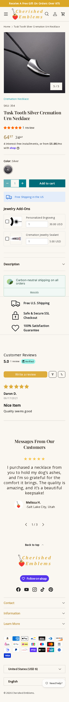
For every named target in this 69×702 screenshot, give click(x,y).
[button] (13, 128)
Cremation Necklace (16, 99)
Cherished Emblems (23, 693)
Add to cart (47, 183)
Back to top (32, 545)
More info (34, 292)
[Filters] (52, 374)
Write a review (25, 374)
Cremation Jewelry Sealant (42, 234)
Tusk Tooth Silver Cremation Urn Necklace (37, 27)
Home (7, 27)
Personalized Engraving (40, 217)
